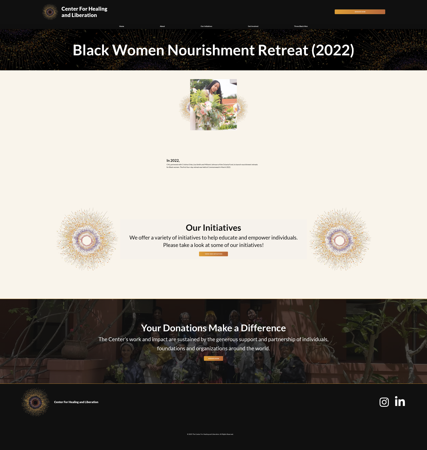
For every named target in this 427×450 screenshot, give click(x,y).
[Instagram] (384, 402)
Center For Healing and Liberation (84, 11)
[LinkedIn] (400, 402)
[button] (162, 26)
